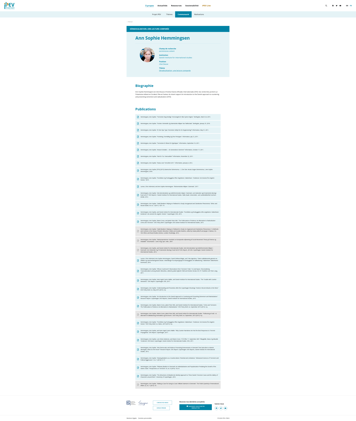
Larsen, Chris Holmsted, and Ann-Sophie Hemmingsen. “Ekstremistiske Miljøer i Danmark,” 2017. (169, 186)
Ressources (176, 5)
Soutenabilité (191, 5)
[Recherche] (326, 5)
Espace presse (161, 408)
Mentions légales (132, 418)
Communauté (183, 14)
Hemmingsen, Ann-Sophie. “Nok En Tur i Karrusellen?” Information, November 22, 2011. (167, 156)
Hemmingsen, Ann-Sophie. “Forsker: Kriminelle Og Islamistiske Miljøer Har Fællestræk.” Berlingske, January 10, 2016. (175, 123)
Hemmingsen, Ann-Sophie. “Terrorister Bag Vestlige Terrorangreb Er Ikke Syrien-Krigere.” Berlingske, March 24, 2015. (176, 117)
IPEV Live (206, 5)
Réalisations (199, 14)
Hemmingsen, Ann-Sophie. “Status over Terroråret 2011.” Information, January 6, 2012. (167, 163)
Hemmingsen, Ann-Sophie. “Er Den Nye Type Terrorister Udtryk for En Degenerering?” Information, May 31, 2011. (175, 130)
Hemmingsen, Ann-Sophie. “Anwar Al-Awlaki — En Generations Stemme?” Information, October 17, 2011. (172, 150)
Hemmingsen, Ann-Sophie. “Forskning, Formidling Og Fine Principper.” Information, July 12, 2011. (169, 136)
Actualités (162, 5)
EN (347, 6)
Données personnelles (145, 418)
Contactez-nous (162, 402)
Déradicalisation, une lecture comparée (149, 29)
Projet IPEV (156, 14)
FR (351, 6)
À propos (149, 5)
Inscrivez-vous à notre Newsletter (196, 407)
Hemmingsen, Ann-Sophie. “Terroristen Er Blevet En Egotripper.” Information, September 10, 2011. (170, 143)
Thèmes (169, 14)
